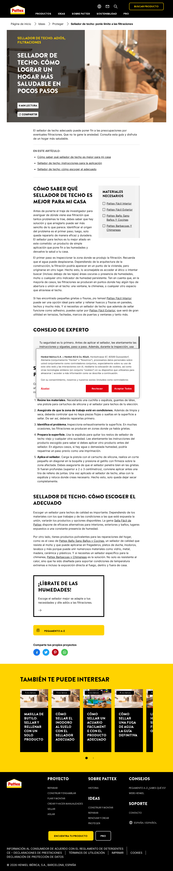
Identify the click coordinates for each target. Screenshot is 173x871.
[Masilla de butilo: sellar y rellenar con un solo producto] (34, 720)
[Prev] (14, 720)
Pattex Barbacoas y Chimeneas (119, 228)
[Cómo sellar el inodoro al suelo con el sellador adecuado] (66, 720)
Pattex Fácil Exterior (120, 209)
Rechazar (97, 388)
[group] (86, 726)
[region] (88, 373)
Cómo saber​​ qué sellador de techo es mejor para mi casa (74, 157)
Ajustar (45, 388)
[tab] (86, 758)
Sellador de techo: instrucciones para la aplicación (69, 163)
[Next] (159, 720)
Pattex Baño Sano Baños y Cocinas (118, 217)
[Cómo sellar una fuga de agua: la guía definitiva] (129, 720)
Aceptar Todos (123, 388)
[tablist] (86, 758)
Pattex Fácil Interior (119, 203)
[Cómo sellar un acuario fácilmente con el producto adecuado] (97, 720)
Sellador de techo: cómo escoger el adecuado (66, 169)
